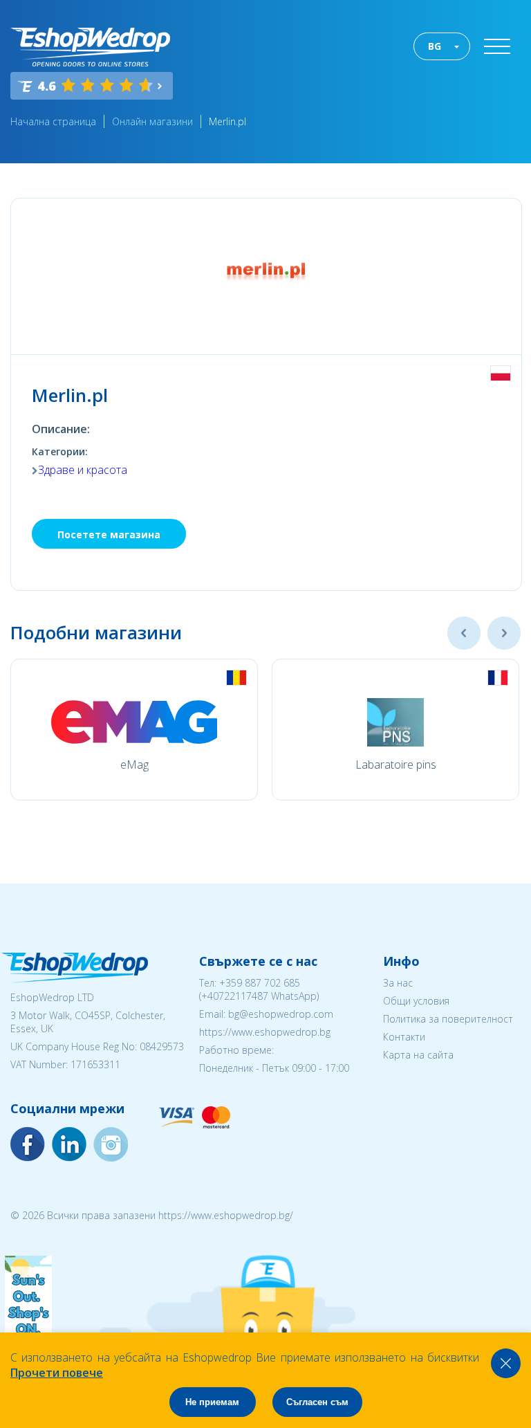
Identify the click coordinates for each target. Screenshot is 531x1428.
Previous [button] (464, 633)
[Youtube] (110, 1144)
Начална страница (53, 121)
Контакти (404, 1036)
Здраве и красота (82, 469)
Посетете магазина (108, 534)
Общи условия (416, 1000)
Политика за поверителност (448, 1018)
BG (434, 46)
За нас (398, 982)
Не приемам (212, 1402)
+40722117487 (234, 996)
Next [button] (504, 633)
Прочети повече (56, 1372)
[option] (134, 729)
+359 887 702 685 (259, 982)
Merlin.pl (227, 121)
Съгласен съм (317, 1402)
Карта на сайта (418, 1054)
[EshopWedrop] (90, 47)
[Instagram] (69, 1144)
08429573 (162, 1046)
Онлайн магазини (152, 121)
